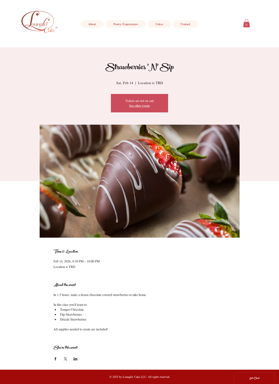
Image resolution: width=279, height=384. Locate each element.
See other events (139, 105)
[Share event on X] (65, 358)
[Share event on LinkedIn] (75, 358)
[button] (246, 23)
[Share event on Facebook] (55, 358)
